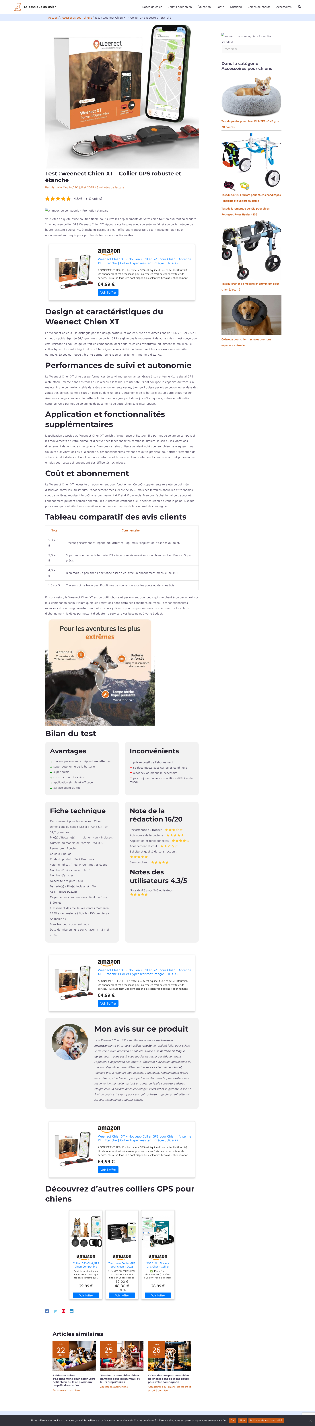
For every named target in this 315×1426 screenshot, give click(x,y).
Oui (233, 1420)
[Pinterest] (63, 1311)
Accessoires (283, 6)
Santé (220, 6)
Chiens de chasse (259, 6)
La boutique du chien (40, 7)
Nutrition (236, 6)
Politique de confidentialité (266, 1420)
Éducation (204, 6)
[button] (299, 7)
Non (242, 1420)
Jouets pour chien (180, 6)
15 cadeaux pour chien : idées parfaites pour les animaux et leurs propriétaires (120, 1379)
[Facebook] (47, 1311)
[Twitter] (55, 1311)
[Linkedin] (71, 1311)
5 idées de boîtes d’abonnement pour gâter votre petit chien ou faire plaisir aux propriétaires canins (74, 1380)
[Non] (310, 1420)
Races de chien (152, 6)
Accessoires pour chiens (66, 1390)
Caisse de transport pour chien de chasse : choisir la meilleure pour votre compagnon (168, 1379)
